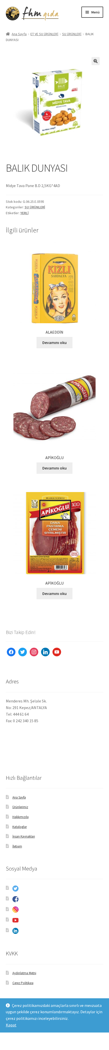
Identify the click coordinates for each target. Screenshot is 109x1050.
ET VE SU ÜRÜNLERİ (44, 34)
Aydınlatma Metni (24, 973)
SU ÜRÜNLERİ (71, 34)
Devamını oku (54, 342)
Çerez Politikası (22, 983)
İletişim (17, 846)
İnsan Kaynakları (23, 836)
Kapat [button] (11, 1024)
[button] (96, 61)
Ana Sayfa (19, 34)
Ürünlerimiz (20, 807)
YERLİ (24, 213)
